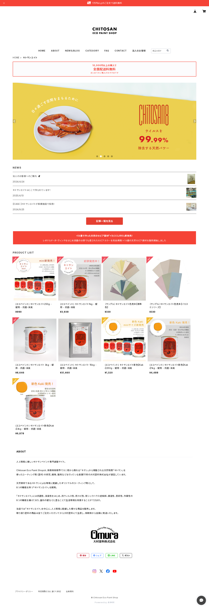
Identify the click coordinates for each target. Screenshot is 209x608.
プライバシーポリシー (24, 591)
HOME (41, 50)
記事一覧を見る (104, 221)
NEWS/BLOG (72, 50)
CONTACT (121, 50)
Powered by (101, 602)
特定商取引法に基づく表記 (49, 591)
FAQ (106, 50)
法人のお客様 (139, 50)
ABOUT (55, 50)
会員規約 (70, 591)
